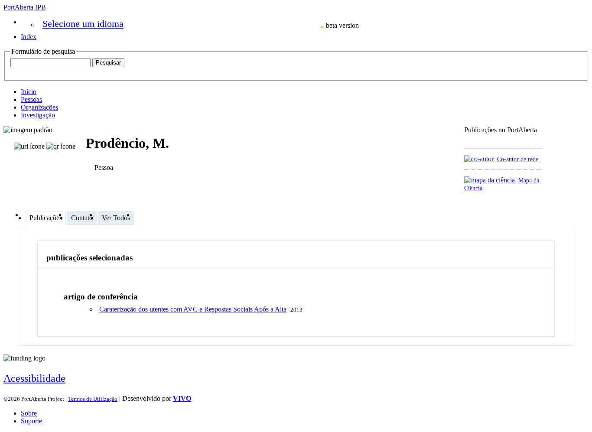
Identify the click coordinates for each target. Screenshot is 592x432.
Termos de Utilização (92, 399)
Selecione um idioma (83, 23)
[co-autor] (479, 158)
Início (28, 91)
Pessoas (31, 99)
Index (28, 36)
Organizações (39, 107)
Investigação (38, 115)
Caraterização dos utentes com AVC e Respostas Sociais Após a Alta (192, 309)
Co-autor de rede (517, 159)
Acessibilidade (34, 378)
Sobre (29, 413)
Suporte (31, 421)
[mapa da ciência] (489, 180)
